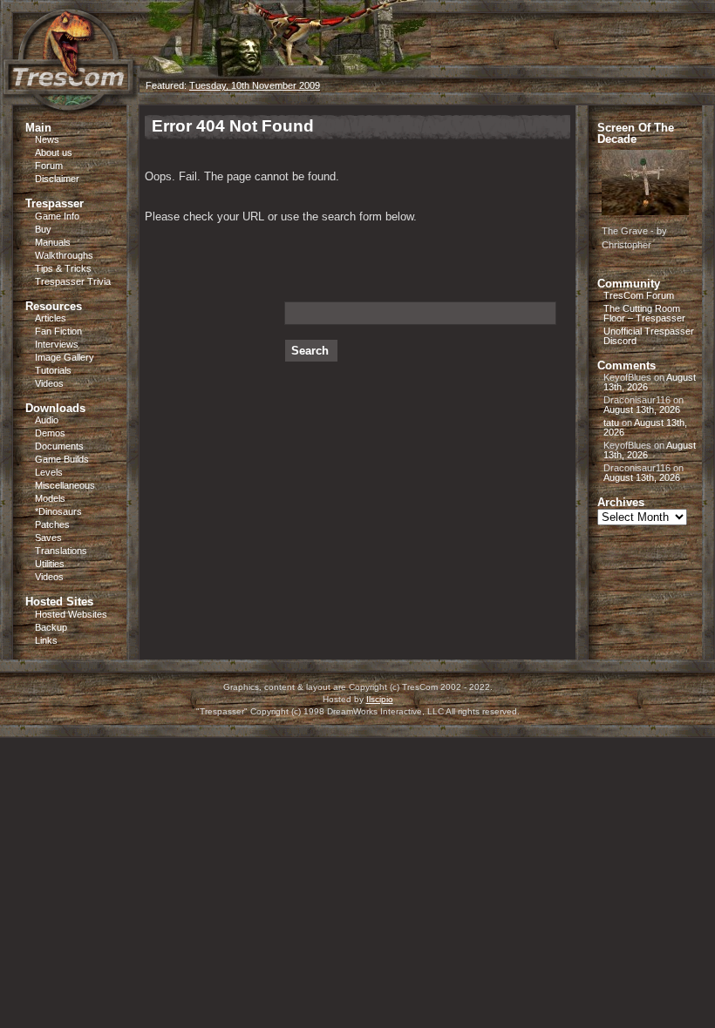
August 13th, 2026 (641, 409)
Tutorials (53, 370)
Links (46, 640)
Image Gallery (64, 357)
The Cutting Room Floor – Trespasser (644, 313)
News (47, 139)
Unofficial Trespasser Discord (648, 336)
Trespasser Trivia (73, 281)
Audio (46, 420)
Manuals (53, 242)
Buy (43, 229)
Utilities (50, 563)
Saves (48, 537)
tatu (611, 422)
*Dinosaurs (58, 511)
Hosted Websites (71, 614)
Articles (50, 318)
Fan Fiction (58, 331)
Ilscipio (379, 699)
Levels (49, 472)
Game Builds (62, 459)
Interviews (56, 344)
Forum (49, 165)
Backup (51, 627)
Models (50, 498)
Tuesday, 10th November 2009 (254, 85)
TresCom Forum (638, 295)
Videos (49, 383)
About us (53, 152)
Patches (52, 524)
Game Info (57, 216)
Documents (59, 446)
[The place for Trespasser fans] (70, 100)
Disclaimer (57, 178)
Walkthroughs (64, 255)
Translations (61, 550)
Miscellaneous (65, 485)
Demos (50, 433)
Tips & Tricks (63, 268)
